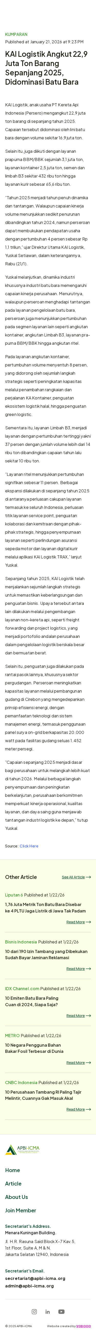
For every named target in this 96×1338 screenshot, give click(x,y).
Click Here (29, 846)
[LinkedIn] (47, 1311)
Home (12, 1169)
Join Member (20, 1210)
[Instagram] (34, 1311)
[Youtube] (61, 1312)
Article (13, 1183)
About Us (16, 1196)
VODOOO (83, 1326)
